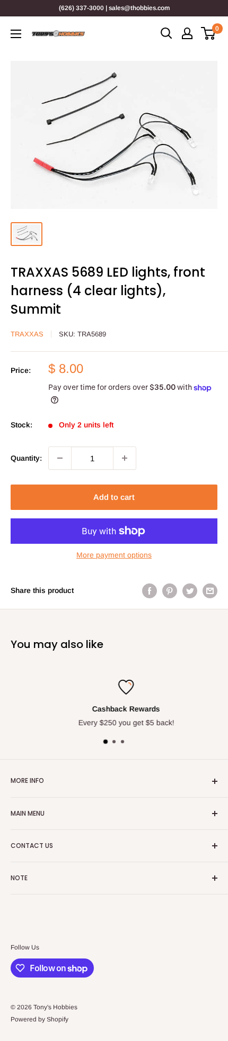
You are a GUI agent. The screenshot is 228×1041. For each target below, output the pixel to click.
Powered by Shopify (39, 1019)
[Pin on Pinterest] (169, 590)
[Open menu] (16, 34)
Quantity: (26, 458)
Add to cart (114, 496)
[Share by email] (210, 590)
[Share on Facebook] (149, 590)
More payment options (114, 555)
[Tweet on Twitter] (189, 590)
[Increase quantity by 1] (124, 458)
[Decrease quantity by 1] (60, 458)
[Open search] (166, 33)
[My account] (187, 33)
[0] (208, 33)
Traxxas (27, 334)
